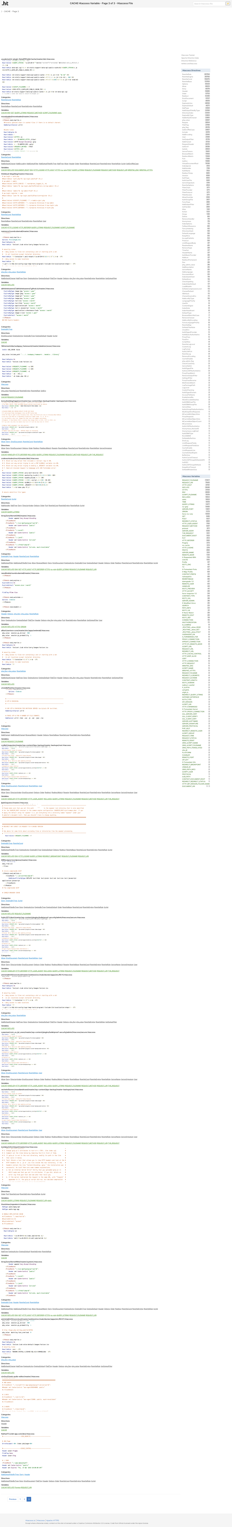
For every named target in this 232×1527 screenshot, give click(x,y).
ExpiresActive (33, 278)
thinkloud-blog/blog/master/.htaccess (17, 174)
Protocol (196, 240)
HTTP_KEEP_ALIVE (196, 656)
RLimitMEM (196, 436)
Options (66, 278)
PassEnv (196, 339)
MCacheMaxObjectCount (196, 421)
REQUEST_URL (196, 649)
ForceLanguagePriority (196, 322)
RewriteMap (196, 325)
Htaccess (4, 384)
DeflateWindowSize (196, 469)
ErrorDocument (6, 336)
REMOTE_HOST (196, 615)
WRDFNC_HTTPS (146, 170)
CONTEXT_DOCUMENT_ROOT (196, 779)
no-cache (196, 545)
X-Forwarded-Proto (196, 569)
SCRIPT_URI (196, 704)
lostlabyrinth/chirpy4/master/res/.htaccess (19, 1147)
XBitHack (196, 293)
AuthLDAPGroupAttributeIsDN (196, 460)
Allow (66, 164)
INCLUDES (32, 455)
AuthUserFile (196, 180)
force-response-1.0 (196, 593)
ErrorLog (196, 440)
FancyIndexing (196, 228)
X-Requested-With (196, 557)
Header (72, 164)
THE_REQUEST (98, 455)
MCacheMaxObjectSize (196, 419)
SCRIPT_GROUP (196, 733)
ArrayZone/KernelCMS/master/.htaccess (18, 516)
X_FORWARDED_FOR (196, 637)
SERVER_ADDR (196, 531)
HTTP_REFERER (25, 227)
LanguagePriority (196, 301)
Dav (196, 262)
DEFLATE (10, 170)
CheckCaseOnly (196, 363)
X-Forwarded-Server (196, 709)
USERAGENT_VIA (196, 634)
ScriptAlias (196, 342)
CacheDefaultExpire (196, 453)
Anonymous (196, 221)
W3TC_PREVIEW (196, 588)
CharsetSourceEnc (196, 296)
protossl (196, 528)
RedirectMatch (45, 448)
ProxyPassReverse (196, 380)
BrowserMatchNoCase (196, 315)
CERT (196, 658)
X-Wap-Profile (196, 572)
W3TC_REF (196, 617)
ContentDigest (196, 306)
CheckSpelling (196, 281)
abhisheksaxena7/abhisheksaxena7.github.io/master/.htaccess (27, 289)
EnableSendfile (196, 397)
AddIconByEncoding (196, 320)
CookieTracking (196, 390)
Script (123, 164)
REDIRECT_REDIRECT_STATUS (196, 781)
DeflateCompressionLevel (196, 289)
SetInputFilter (196, 378)
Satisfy (196, 149)
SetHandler (196, 207)
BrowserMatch (41, 563)
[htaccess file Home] (5, 3)
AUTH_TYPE (196, 699)
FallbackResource (196, 226)
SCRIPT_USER (196, 772)
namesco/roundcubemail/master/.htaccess (19, 231)
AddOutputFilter (32, 164)
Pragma (18, 1487)
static (59, 113)
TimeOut (196, 250)
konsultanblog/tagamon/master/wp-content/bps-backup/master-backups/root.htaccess (38, 401)
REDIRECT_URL (196, 651)
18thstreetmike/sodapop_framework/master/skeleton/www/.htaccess (30, 346)
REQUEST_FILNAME (196, 673)
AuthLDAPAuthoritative (196, 426)
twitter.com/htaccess (189, 64)
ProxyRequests (196, 416)
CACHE (7, 11)
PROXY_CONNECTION (196, 639)
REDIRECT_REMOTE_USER (196, 731)
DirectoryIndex (27, 505)
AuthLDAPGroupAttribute (196, 465)
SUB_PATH (196, 776)
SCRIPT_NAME (196, 668)
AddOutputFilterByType (48, 164)
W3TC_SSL (196, 598)
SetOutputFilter (111, 278)
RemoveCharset (196, 318)
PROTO (196, 550)
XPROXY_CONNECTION (196, 642)
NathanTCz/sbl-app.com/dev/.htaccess (17, 1434)
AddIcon (196, 257)
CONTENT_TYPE (196, 596)
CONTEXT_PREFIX (196, 574)
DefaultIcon (196, 279)
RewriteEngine (27, 106)
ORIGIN (23, 627)
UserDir (196, 303)
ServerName (116, 792)
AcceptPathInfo (196, 238)
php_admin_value (196, 265)
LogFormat (196, 349)
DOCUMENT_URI (195, 786)
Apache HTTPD (52, 1520)
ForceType (196, 202)
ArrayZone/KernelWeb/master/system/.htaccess (21, 1262)
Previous (12, 1499)
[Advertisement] (116, 32)
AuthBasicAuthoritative (196, 334)
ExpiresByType (6, 329)
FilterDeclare (196, 195)
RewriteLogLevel (196, 344)
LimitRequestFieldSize (196, 445)
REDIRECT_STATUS (196, 521)
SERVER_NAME (196, 552)
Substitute (196, 308)
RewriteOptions (196, 185)
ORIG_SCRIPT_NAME (196, 743)
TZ (196, 567)
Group (196, 214)
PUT (196, 538)
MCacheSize (196, 424)
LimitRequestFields (196, 443)
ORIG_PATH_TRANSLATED (196, 748)
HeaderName (196, 252)
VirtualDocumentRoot (196, 163)
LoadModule (196, 286)
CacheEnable (196, 448)
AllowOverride (196, 197)
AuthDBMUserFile (196, 402)
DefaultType (196, 313)
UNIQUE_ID (196, 767)
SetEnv (43, 391)
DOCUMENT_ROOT (22, 170)
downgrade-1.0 (196, 581)
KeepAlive (196, 236)
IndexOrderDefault (196, 284)
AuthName (196, 171)
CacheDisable (196, 359)
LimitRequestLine (196, 450)
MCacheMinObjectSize (196, 414)
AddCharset (5, 735)
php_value (12, 272)
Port (46, 505)
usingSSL (196, 690)
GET (12, 113)
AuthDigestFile (196, 368)
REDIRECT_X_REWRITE (196, 675)
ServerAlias (196, 407)
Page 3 (15, 11)
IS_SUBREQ (196, 625)
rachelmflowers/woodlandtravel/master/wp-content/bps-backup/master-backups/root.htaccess (42, 1089)
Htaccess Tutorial (188, 55)
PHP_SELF (196, 728)
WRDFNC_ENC (133, 170)
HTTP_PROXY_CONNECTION (196, 711)
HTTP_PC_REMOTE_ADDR (196, 644)
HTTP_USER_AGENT (35, 799)
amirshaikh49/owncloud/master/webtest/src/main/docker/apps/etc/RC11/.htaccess (36, 975)
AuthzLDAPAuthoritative (196, 371)
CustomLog (196, 346)
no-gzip (64, 170)
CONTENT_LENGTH (196, 680)
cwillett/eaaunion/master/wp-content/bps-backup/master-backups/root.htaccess (36, 745)
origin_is (196, 692)
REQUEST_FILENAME (93, 170)
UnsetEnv (196, 330)
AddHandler (5, 505)
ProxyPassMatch (196, 373)
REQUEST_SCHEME (196, 678)
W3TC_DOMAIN (196, 682)
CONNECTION (196, 620)
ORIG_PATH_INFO (196, 769)
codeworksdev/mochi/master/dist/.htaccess (20, 458)
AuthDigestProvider (196, 332)
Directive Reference (188, 61)
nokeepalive (196, 576)
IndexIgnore (196, 166)
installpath (196, 755)
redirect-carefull (196, 685)
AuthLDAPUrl (196, 351)
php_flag (4, 272)
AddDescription (196, 267)
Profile (196, 562)
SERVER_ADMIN (196, 601)
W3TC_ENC (196, 564)
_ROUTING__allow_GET (196, 629)
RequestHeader (196, 144)
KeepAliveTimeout (196, 467)
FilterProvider (196, 190)
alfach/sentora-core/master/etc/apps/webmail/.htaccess (25, 630)
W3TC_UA (196, 610)
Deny (25, 278)
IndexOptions (196, 224)
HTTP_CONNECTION (196, 661)
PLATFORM (196, 752)
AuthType (196, 178)
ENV (8, 113)
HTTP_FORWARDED (196, 707)
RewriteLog (196, 354)
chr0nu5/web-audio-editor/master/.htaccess (20, 1376)
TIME (196, 502)
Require (55, 448)
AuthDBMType (196, 433)
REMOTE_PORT (196, 757)
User (44, 221)
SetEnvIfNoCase (132, 164)
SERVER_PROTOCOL (196, 726)
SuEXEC (196, 462)
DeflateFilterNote (196, 327)
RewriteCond (6, 100)
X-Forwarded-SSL (196, 762)
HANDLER (11, 455)
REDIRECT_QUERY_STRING (196, 695)
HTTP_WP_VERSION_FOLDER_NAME (196, 784)
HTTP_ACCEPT (196, 591)
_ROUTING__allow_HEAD (196, 627)
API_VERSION (196, 702)
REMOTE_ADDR (196, 555)
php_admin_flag (196, 361)
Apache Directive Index (190, 58)
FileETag (53, 278)
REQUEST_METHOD (34, 113)
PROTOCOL (196, 774)
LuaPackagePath (196, 385)
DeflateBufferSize (196, 438)
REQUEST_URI (122, 170)
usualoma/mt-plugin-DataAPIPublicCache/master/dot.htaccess (28, 59)
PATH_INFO (196, 608)
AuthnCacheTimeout (196, 457)
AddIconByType (196, 298)
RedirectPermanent (196, 260)
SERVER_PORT (196, 509)
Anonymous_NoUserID (196, 428)
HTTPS (58, 170)
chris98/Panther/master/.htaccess (15, 688)
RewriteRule (16, 100)
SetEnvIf (196, 146)
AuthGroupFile (196, 199)
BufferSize (196, 455)
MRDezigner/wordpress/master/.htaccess (19, 860)
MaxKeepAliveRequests (196, 412)
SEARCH (196, 605)
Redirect (36, 448)
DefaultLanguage (196, 233)
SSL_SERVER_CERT (196, 714)
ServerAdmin (196, 366)
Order (77, 164)
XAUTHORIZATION (196, 622)
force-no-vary (196, 514)
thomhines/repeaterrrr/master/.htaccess (18, 1204)
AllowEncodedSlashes (196, 400)
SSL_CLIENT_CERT (196, 719)
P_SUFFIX (196, 687)
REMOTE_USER (196, 584)
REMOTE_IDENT (196, 740)
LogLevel (196, 387)
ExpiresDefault (44, 278)
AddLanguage (196, 272)
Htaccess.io (30, 1520)
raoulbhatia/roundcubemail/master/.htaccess (20, 573)
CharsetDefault (196, 291)
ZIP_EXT (196, 760)
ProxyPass (196, 337)
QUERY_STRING (21, 113)
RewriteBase (6, 106)
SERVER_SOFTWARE (196, 721)
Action (196, 212)
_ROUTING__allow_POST (196, 632)
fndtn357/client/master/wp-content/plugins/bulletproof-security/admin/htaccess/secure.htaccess (43, 917)
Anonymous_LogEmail (196, 431)
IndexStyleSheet (196, 277)
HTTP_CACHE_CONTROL (196, 654)
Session (196, 175)
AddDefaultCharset (8, 164)
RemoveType (196, 248)
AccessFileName (196, 395)
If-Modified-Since (196, 603)
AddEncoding (21, 164)
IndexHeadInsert (196, 310)
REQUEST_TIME (196, 736)
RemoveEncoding (196, 356)
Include (196, 132)
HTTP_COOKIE (39, 170)
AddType (60, 164)
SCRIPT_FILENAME (50, 113)
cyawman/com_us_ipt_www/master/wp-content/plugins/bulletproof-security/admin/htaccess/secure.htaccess (48, 1032)
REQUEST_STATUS (196, 738)
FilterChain (196, 187)
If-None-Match (196, 613)
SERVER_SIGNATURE (196, 723)
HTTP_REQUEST (196, 663)
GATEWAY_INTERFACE (196, 697)
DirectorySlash (196, 231)
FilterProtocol (196, 192)
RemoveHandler (196, 219)
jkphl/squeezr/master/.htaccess (14, 803)
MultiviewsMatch (196, 383)
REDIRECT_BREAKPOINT (52, 856)
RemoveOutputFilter (196, 375)
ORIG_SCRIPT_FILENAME (196, 745)
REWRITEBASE (196, 579)
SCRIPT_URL (196, 646)
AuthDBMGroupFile (196, 404)
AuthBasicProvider (196, 255)
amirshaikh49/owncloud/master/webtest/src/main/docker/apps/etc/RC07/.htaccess (37, 1319)
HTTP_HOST (50, 170)
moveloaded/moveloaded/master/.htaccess (19, 116)
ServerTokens (196, 151)
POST (69, 170)
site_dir (196, 750)
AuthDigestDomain (196, 392)
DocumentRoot (196, 274)
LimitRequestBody (196, 243)
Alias (196, 209)
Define (196, 216)
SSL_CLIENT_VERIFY (196, 716)
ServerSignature (106, 448)
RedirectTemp (196, 173)
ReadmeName (196, 245)
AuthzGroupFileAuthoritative (196, 409)
